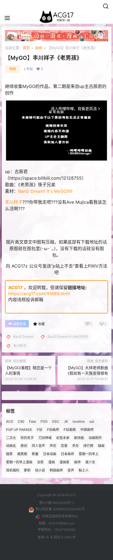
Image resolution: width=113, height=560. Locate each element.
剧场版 (79, 437)
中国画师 (87, 430)
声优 (53, 446)
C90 (21, 421)
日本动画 (49, 454)
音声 (70, 470)
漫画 (51, 462)
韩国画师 (56, 470)
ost (91, 421)
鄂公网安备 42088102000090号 (60, 509)
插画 (101, 446)
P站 (39, 430)
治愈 (40, 462)
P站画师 (53, 430)
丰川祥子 (13, 202)
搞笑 (9, 454)
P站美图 (70, 430)
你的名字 (27, 437)
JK (66, 421)
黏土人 (84, 470)
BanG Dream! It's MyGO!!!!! (45, 191)
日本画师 (67, 454)
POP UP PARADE (19, 430)
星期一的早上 (88, 454)
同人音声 (38, 446)
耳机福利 (12, 470)
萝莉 (27, 470)
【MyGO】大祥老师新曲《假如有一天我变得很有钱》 (87, 373)
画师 (77, 462)
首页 (26, 48)
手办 (75, 446)
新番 (35, 454)
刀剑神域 (45, 437)
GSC (55, 421)
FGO (44, 421)
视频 (38, 48)
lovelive (79, 421)
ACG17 (15, 287)
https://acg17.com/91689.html (39, 293)
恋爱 (64, 446)
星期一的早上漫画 (19, 462)
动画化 (11, 446)
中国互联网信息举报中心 (60, 516)
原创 (24, 446)
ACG (9, 421)
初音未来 (62, 437)
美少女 (90, 462)
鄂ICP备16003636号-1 (56, 503)
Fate (32, 421)
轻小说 (40, 470)
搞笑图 (22, 454)
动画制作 (95, 437)
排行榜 (88, 446)
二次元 (11, 437)
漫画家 (64, 462)
